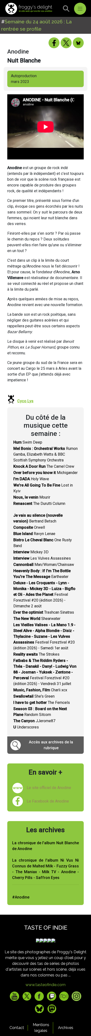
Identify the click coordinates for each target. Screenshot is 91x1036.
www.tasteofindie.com (45, 984)
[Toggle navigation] (80, 9)
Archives (65, 1027)
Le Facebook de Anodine (48, 801)
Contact (16, 1027)
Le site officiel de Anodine (49, 787)
